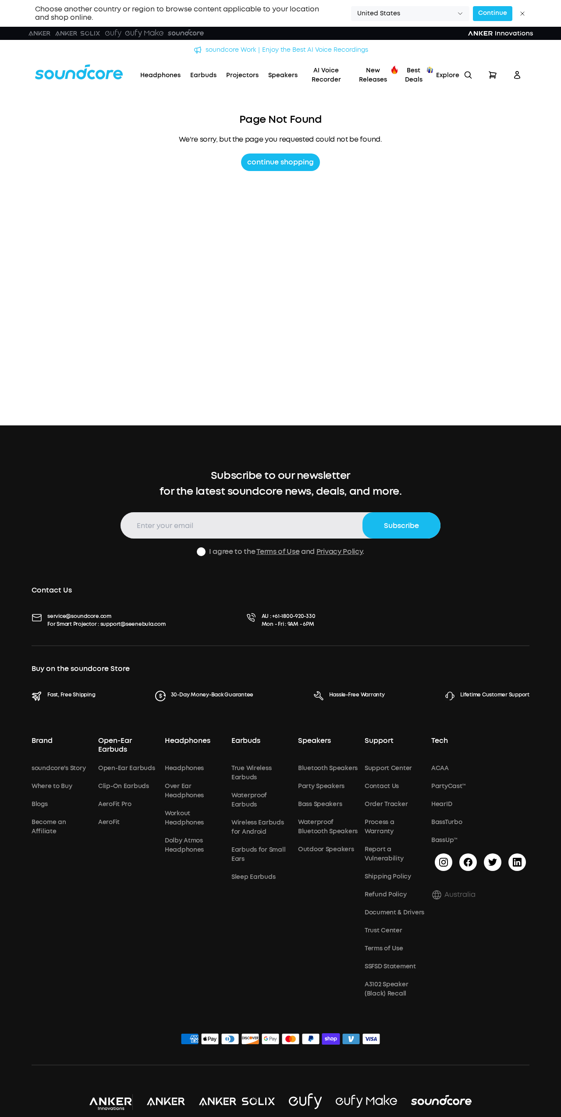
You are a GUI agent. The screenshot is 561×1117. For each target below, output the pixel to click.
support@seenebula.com (133, 624)
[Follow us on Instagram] (443, 862)
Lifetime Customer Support (494, 694)
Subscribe (401, 525)
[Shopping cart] (492, 75)
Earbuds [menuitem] (203, 75)
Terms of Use (277, 551)
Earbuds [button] (245, 740)
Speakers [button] (314, 740)
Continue (492, 13)
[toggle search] (468, 75)
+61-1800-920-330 (293, 616)
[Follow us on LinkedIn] (517, 862)
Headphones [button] (187, 740)
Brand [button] (42, 740)
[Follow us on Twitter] (492, 862)
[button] (410, 13)
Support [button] (379, 740)
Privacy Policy (339, 551)
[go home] (79, 71)
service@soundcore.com (79, 616)
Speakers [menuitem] (283, 75)
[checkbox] (201, 551)
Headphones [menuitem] (160, 75)
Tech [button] (439, 740)
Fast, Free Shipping (71, 694)
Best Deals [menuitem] (414, 75)
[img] (190, 1040)
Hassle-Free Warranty (357, 694)
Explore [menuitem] (447, 75)
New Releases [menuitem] (373, 75)
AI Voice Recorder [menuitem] (326, 75)
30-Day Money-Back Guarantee (212, 694)
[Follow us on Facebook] (468, 862)
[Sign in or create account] (517, 75)
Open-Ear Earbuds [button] (115, 744)
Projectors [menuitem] (242, 75)
